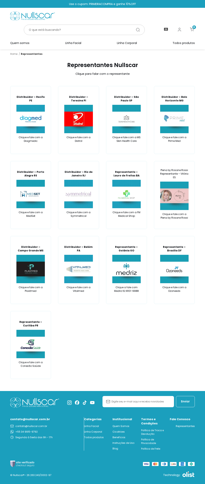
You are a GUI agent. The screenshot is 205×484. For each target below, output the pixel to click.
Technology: (171, 475)
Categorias (92, 419)
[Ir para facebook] (77, 402)
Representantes (185, 426)
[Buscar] (138, 30)
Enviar (185, 401)
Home (15, 54)
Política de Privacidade (148, 441)
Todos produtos (184, 43)
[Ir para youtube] (92, 402)
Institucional (122, 419)
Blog (115, 448)
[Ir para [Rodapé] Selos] (22, 464)
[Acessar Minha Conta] (179, 31)
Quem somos (19, 43)
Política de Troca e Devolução (152, 432)
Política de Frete (150, 448)
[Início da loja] (32, 16)
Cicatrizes (119, 431)
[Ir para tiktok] (84, 402)
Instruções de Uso (123, 443)
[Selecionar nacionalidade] (166, 29)
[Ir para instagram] (69, 402)
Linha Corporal (127, 43)
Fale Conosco (180, 419)
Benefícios (119, 437)
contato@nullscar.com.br (30, 419)
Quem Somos (121, 426)
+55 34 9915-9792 (26, 431)
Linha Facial (73, 43)
